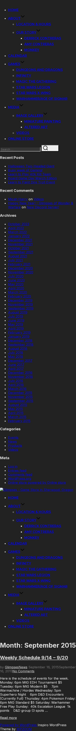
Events (13, 438)
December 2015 (20, 393)
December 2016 (20, 373)
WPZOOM (24, 729)
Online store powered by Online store (37, 483)
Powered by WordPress (19, 725)
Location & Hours (33, 24)
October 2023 (18, 224)
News (12, 442)
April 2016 (16, 385)
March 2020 (17, 292)
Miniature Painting (42, 121)
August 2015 (17, 405)
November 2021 (20, 244)
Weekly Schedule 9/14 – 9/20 (34, 657)
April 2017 (16, 369)
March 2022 (17, 232)
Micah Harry (18, 199)
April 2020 (16, 288)
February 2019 (19, 332)
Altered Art (36, 127)
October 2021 (18, 248)
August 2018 (17, 349)
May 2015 (15, 409)
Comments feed (20, 474)
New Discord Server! (43, 207)
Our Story (26, 32)
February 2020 (19, 296)
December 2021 (20, 240)
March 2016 (17, 389)
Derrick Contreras (42, 38)
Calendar (17, 56)
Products (15, 446)
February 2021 (19, 264)
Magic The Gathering (36, 81)
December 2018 (20, 340)
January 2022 (19, 236)
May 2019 (15, 324)
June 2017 (16, 365)
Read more (8, 718)
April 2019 (16, 328)
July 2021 (15, 260)
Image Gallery (29, 116)
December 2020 (20, 268)
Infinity (23, 76)
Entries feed (17, 470)
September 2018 (20, 344)
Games (14, 64)
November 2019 (20, 304)
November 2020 (20, 272)
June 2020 (16, 280)
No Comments (23, 671)
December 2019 (20, 300)
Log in (12, 466)
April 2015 (16, 413)
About (14, 18)
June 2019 (16, 320)
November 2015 (20, 397)
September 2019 (20, 308)
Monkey (31, 50)
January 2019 (18, 336)
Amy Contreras (39, 44)
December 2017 (20, 361)
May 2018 (15, 357)
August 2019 (17, 312)
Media (13, 107)
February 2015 (19, 421)
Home (13, 10)
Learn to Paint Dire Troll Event (31, 182)
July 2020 (16, 276)
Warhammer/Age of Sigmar (41, 99)
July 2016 (15, 381)
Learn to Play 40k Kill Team (29, 174)
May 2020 (16, 284)
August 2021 (17, 256)
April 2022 (16, 228)
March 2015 (17, 417)
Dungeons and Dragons (39, 70)
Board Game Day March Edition (32, 178)
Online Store (21, 139)
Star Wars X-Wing (33, 93)
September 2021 (20, 252)
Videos (22, 133)
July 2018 (15, 353)
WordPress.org (19, 478)
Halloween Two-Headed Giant (31, 166)
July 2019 (15, 316)
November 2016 (20, 377)
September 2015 (20, 401)
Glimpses (12, 667)
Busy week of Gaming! (25, 170)
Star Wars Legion (33, 87)
